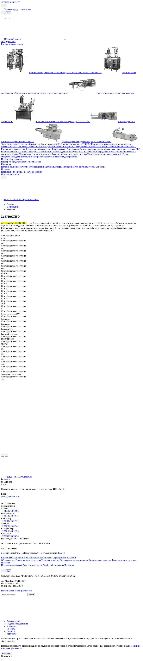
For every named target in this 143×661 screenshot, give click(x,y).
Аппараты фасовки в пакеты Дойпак (36, 146)
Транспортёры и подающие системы (69, 154)
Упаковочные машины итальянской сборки (108, 154)
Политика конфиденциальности (16, 590)
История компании (10, 167)
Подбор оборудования (12, 159)
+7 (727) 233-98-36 (10, 536)
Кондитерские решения (100, 560)
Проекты (5, 169)
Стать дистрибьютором (84, 167)
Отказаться (6, 656)
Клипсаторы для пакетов (13, 149)
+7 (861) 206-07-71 (10, 521)
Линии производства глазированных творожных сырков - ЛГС (110, 149)
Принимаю (6, 653)
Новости (5, 174)
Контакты (14, 174)
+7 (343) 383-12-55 (10, 531)
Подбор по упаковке (31, 162)
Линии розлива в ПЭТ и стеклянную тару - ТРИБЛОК (66, 144)
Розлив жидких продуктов (28, 560)
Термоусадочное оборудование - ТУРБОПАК (74, 151)
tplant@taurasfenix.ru (10, 496)
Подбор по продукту (11, 162)
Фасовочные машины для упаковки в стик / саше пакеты (81, 146)
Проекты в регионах (32, 172)
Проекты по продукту (12, 172)
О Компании (17, 557)
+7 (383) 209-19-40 (10, 516)
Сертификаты (59, 557)
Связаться (27, 477)
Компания (6, 164)
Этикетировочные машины (122, 146)
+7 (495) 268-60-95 (10, 511)
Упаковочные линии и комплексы (35, 154)
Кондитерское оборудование (66, 149)
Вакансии (100, 167)
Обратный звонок (12, 39)
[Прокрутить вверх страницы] (2, 659)
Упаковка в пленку (50, 560)
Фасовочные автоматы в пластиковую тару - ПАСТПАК (63, 121)
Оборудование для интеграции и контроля (21, 156)
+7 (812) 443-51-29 (13, 199)
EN (8, 13)
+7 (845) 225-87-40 (10, 526)
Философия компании (62, 167)
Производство (44, 167)
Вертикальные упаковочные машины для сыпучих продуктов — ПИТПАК (65, 72)
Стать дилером (45, 557)
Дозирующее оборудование (38, 149)
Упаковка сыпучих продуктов (74, 560)
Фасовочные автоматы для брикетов (59, 156)
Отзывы (33, 167)
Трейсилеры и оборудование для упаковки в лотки (86, 141)
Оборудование (8, 41)
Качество (24, 167)
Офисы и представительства (17, 9)
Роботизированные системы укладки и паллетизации (27, 151)
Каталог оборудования (12, 44)
